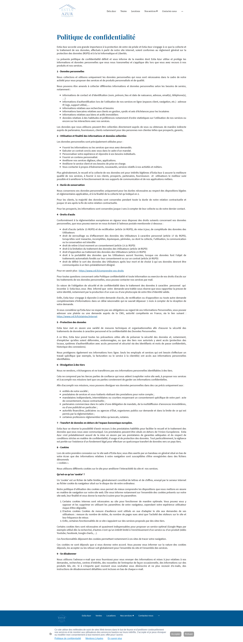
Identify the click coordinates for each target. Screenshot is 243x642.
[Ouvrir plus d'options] (182, 11)
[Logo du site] (67, 11)
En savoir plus (115, 638)
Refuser (189, 634)
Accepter (175, 634)
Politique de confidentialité (68, 638)
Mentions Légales (94, 638)
